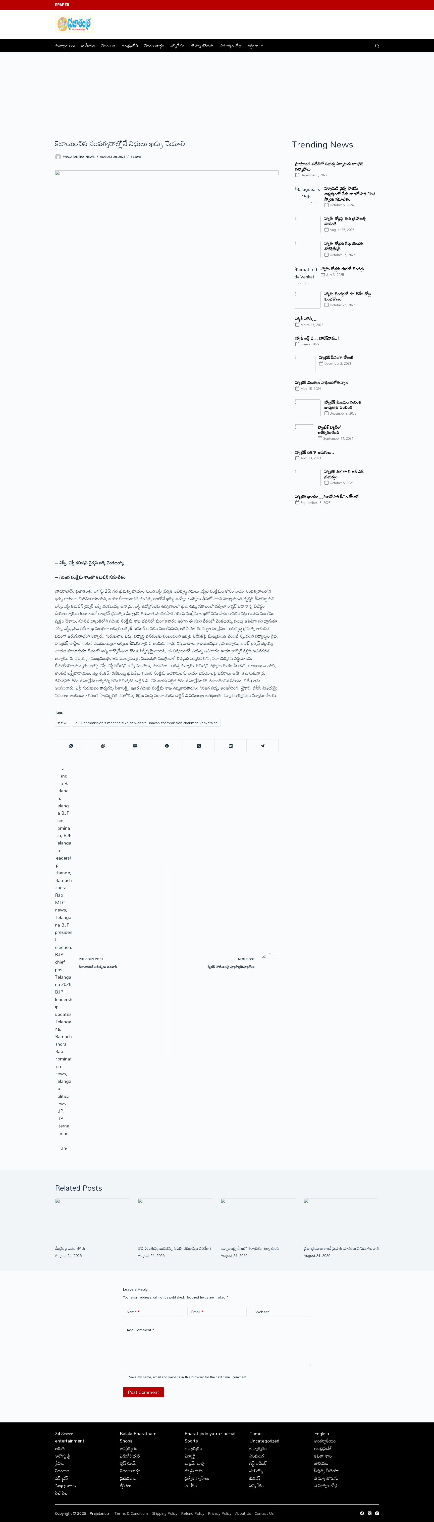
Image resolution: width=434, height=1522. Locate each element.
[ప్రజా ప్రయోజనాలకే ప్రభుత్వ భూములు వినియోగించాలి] (341, 1219)
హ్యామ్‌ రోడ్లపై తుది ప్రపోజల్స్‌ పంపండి (345, 221)
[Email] (135, 745)
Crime (255, 1433)
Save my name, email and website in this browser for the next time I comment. (188, 1377)
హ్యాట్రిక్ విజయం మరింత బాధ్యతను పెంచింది (342, 404)
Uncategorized (264, 1440)
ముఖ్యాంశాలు (65, 45)
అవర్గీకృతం (128, 1448)
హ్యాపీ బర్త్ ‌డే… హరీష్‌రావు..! (317, 338)
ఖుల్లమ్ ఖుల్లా (195, 1463)
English (321, 1433)
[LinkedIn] (231, 745)
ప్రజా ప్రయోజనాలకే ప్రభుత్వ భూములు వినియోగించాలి (341, 1248)
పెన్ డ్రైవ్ (61, 1478)
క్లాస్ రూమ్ (128, 1463)
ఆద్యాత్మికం (193, 1448)
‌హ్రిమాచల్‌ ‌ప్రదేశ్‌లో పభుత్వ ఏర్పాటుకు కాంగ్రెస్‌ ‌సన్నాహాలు (329, 166)
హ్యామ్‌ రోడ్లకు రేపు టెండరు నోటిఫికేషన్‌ (343, 246)
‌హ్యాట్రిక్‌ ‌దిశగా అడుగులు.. (314, 452)
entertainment (69, 1440)
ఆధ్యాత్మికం (258, 1448)
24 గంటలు (64, 1433)
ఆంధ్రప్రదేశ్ (130, 45)
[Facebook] (167, 745)
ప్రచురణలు (128, 1478)
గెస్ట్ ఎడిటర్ (258, 1463)
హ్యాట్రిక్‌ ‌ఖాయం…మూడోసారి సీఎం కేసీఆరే (327, 496)
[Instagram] (377, 1513)
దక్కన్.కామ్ (194, 1470)
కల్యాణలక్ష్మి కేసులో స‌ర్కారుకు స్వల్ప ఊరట (250, 1248)
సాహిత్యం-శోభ (230, 45)
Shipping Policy (165, 1513)
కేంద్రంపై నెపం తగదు (70, 1248)
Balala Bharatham (138, 1433)
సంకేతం (191, 1485)
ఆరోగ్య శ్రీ (63, 1455)
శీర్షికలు (253, 45)
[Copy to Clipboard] (103, 745)
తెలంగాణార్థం (154, 45)
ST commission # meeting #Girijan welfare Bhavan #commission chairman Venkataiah (147, 722)
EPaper (62, 5)
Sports (191, 1440)
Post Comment (143, 1392)
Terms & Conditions (131, 1513)
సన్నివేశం (177, 45)
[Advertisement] (217, 90)
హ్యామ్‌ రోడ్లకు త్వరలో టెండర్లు (342, 268)
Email (197, 1312)
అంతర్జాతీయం (325, 1440)
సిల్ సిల (61, 1492)
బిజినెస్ (254, 1478)
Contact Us (264, 1513)
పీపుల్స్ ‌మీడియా (326, 1470)
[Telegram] (263, 745)
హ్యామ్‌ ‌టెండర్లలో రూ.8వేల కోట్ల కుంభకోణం (347, 296)
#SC (62, 722)
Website (262, 1312)
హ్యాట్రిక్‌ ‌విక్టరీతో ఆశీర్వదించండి (329, 429)
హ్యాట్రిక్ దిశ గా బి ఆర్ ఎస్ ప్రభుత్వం (344, 474)
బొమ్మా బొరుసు (202, 45)
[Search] (377, 46)
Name (133, 1312)
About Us (243, 1513)
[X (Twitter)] (199, 745)
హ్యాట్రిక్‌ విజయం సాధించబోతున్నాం (321, 382)
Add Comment (140, 1330)
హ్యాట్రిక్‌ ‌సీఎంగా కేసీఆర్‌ (336, 357)
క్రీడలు (60, 1463)
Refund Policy (192, 1513)
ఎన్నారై (190, 1455)
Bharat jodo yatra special (210, 1433)
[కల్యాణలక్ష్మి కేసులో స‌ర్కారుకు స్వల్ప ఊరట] (258, 1219)
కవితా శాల (323, 1455)
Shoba (126, 1440)
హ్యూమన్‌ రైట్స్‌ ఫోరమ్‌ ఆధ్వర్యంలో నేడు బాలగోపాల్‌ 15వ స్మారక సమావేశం (349, 193)
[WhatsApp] (71, 745)
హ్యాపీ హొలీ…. (306, 319)
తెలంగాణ (108, 45)
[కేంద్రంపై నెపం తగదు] (92, 1219)
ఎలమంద (256, 1455)
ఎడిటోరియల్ (130, 1455)
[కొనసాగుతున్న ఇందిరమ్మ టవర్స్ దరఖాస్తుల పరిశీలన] (175, 1219)
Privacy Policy (220, 1513)
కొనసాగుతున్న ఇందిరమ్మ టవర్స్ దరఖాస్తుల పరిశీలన (174, 1248)
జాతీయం (88, 45)
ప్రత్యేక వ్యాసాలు (197, 1478)
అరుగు (60, 1448)
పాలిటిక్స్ (256, 1470)
